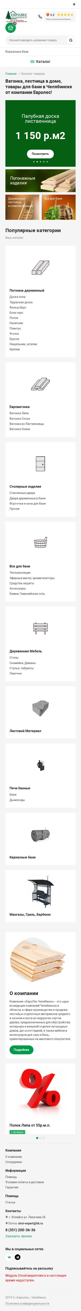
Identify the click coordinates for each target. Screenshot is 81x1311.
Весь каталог (14, 237)
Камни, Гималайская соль (27, 593)
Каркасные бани (16, 51)
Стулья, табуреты (22, 668)
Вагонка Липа (19, 413)
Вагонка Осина (20, 429)
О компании (13, 1156)
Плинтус (15, 328)
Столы (14, 657)
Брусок (14, 339)
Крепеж (15, 349)
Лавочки (16, 673)
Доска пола (18, 297)
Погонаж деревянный (27, 290)
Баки (13, 794)
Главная (11, 73)
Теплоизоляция (20, 572)
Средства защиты (22, 583)
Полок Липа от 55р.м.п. (30, 1125)
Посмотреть (40, 153)
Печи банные (20, 788)
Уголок (14, 333)
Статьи (10, 1202)
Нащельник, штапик (23, 344)
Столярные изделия (25, 487)
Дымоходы (17, 800)
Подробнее (21, 1049)
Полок (14, 318)
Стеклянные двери (22, 493)
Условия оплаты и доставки (24, 1182)
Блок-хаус (16, 312)
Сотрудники (13, 1162)
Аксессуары (18, 588)
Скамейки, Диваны (23, 663)
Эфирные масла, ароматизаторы (32, 578)
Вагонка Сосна (20, 418)
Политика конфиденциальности (27, 1303)
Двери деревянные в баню (28, 498)
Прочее (15, 508)
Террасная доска (21, 302)
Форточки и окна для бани (28, 503)
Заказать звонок (18, 1236)
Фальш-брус (18, 307)
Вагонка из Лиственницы (27, 423)
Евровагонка (20, 407)
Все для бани (20, 566)
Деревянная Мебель (26, 651)
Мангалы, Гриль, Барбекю (30, 915)
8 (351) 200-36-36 (40, 16)
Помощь (11, 1177)
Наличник (16, 323)
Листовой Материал (25, 731)
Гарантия (11, 1187)
